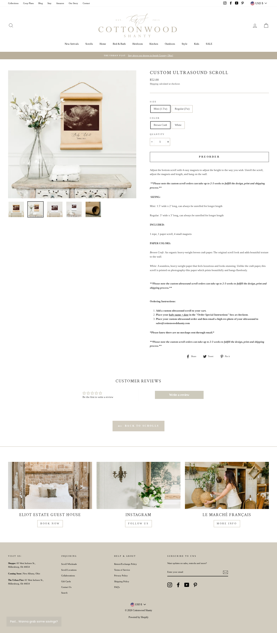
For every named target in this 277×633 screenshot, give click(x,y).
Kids (196, 43)
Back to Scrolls (141, 425)
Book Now (50, 523)
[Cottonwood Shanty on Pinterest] (195, 584)
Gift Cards (66, 581)
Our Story (73, 3)
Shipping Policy (121, 581)
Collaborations (68, 575)
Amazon (60, 3)
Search (64, 593)
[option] (138, 55)
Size (153, 102)
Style (184, 43)
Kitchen (153, 43)
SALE (209, 43)
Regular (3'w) (182, 108)
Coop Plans (28, 3)
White (178, 124)
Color (155, 118)
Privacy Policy (121, 575)
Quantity (157, 134)
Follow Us (138, 523)
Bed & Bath (119, 43)
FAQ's (117, 587)
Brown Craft (160, 124)
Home (103, 43)
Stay (49, 3)
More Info (227, 523)
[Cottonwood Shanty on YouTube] (186, 584)
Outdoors (170, 43)
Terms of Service (122, 570)
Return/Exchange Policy (125, 564)
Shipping (154, 84)
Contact (86, 3)
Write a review (179, 395)
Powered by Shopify (138, 617)
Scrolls (89, 43)
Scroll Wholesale (69, 564)
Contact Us (66, 587)
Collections (13, 3)
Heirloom (137, 43)
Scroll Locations (68, 570)
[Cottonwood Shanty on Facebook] (178, 584)
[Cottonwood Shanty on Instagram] (169, 584)
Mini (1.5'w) (160, 108)
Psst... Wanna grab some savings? (34, 621)
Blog (40, 3)
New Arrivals (72, 43)
